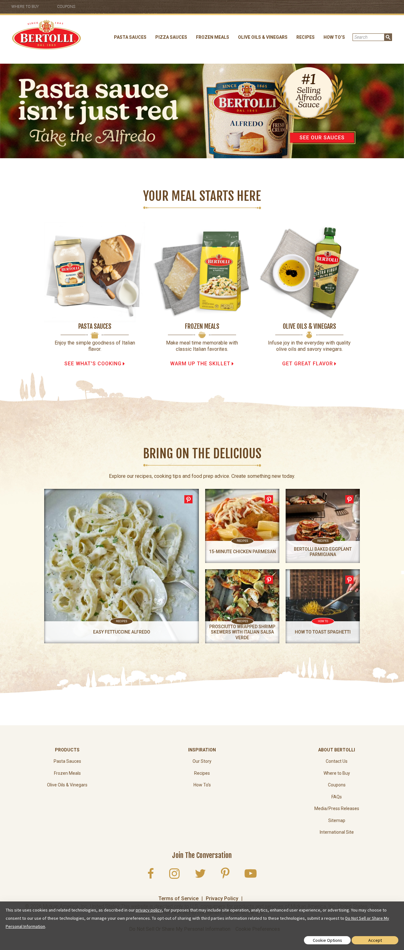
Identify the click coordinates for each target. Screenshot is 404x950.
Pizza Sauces (171, 37)
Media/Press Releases (336, 808)
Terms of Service (178, 898)
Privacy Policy (222, 898)
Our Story (202, 761)
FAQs (336, 796)
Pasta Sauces (130, 37)
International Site (337, 832)
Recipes (305, 37)
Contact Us (337, 761)
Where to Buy (25, 6)
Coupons (66, 6)
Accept (375, 940)
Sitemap (336, 820)
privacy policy (149, 910)
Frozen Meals (212, 37)
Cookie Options (327, 940)
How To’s (334, 37)
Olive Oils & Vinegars (263, 37)
